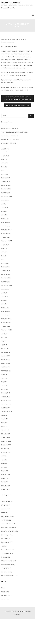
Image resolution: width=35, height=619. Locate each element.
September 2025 (6, 196)
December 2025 (6, 185)
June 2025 (4, 207)
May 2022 (4, 341)
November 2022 (6, 322)
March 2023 (4, 307)
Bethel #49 (4, 513)
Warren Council (6, 568)
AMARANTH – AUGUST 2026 (9, 136)
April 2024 (4, 259)
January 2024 (5, 270)
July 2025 (4, 204)
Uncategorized (6, 557)
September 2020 (6, 411)
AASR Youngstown (6, 501)
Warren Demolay (6, 572)
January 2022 (5, 356)
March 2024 (5, 263)
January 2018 (5, 489)
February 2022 (5, 352)
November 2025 (6, 189)
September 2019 (6, 452)
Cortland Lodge (6, 520)
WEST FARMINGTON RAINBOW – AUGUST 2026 (14, 132)
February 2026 (5, 178)
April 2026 (4, 170)
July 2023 (4, 293)
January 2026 (5, 181)
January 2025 (5, 226)
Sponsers (4, 546)
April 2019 (4, 467)
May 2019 (4, 463)
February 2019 (5, 474)
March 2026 (4, 174)
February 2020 (5, 434)
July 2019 (4, 456)
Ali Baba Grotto (5, 505)
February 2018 (5, 486)
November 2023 (6, 278)
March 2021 (4, 389)
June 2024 (4, 252)
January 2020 (5, 437)
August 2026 (5, 155)
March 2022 (4, 348)
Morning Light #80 (6, 535)
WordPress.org (6, 599)
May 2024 (4, 256)
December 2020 (6, 400)
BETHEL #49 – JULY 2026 (8, 143)
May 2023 (4, 300)
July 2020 (4, 415)
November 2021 (6, 363)
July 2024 (4, 248)
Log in (3, 588)
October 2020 (5, 408)
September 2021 (6, 371)
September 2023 (6, 285)
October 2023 (5, 282)
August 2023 (5, 289)
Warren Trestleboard (11, 2)
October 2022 (5, 326)
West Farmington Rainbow (9, 576)
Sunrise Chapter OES (7, 550)
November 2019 (6, 445)
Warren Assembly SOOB (8, 561)
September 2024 (6, 241)
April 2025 (4, 215)
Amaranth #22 (5, 509)
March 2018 (4, 482)
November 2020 (6, 404)
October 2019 (5, 448)
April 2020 (4, 426)
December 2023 (6, 274)
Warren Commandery (8, 565)
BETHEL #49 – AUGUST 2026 (9, 128)
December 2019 (6, 441)
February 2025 (5, 222)
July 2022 (4, 333)
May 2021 (4, 382)
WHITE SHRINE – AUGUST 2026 (10, 140)
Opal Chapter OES (8, 42)
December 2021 (6, 359)
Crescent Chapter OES (8, 524)
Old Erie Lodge (5, 539)
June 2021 (4, 378)
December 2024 (6, 230)
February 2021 (5, 393)
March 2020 (4, 430)
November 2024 (6, 233)
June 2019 (4, 460)
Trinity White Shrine (7, 553)
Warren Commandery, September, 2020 (17, 105)
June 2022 (4, 337)
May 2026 (4, 167)
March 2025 (4, 218)
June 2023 (4, 296)
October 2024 (5, 237)
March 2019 (4, 471)
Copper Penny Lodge (7, 516)
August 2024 (5, 244)
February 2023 (5, 311)
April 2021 (4, 385)
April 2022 (4, 345)
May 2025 (4, 211)
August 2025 (5, 200)
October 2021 (5, 367)
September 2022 (6, 330)
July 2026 (4, 159)
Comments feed (6, 595)
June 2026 (4, 163)
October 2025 (5, 193)
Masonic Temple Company (9, 531)
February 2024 (5, 267)
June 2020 (4, 419)
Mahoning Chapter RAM (8, 527)
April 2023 (4, 304)
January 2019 (5, 478)
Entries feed (5, 591)
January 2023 (5, 315)
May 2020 (4, 422)
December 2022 (6, 319)
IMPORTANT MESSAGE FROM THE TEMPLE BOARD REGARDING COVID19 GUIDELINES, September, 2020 (17, 98)
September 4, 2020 (9, 39)
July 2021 (4, 374)
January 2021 (5, 396)
